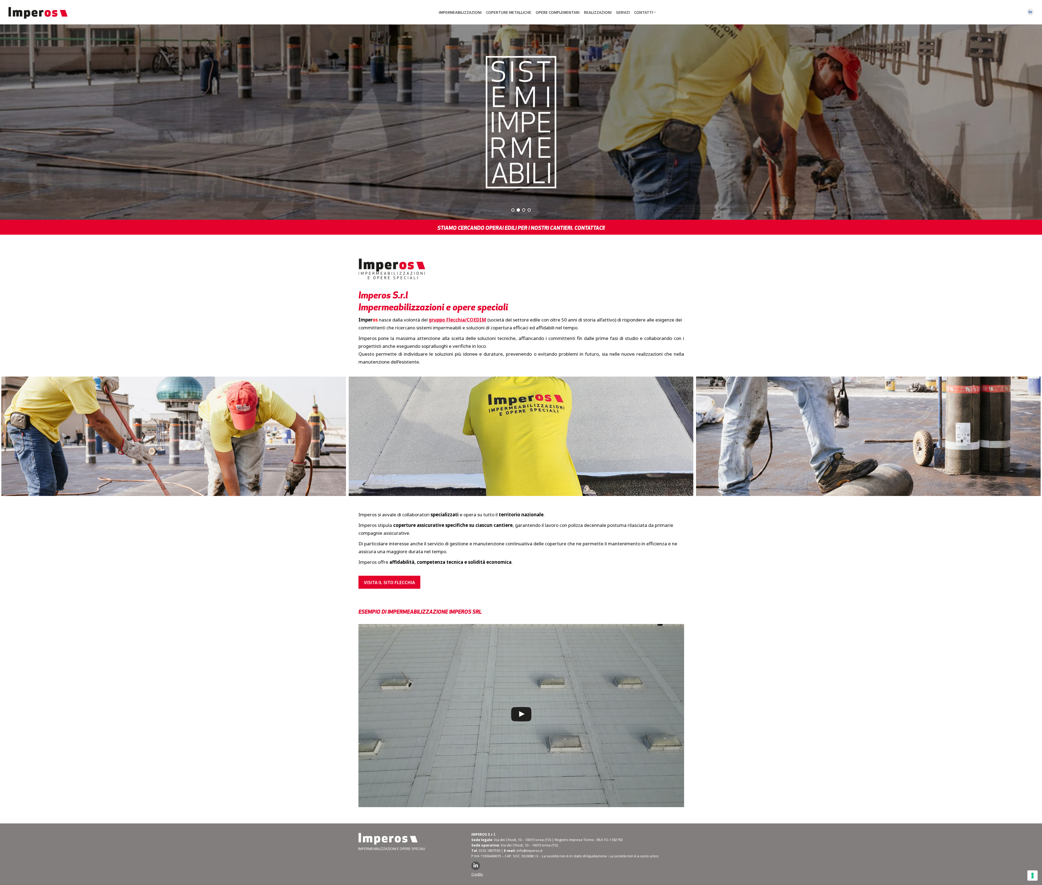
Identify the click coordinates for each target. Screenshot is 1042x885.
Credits (477, 874)
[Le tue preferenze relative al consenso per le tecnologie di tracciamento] (1032, 875)
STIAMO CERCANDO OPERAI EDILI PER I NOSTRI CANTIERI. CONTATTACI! (521, 227)
